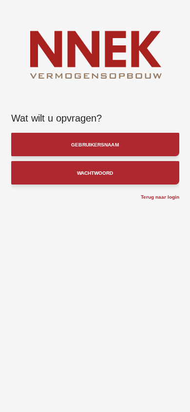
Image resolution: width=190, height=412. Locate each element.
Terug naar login (160, 197)
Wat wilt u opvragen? (56, 118)
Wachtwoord (95, 173)
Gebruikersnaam (94, 144)
